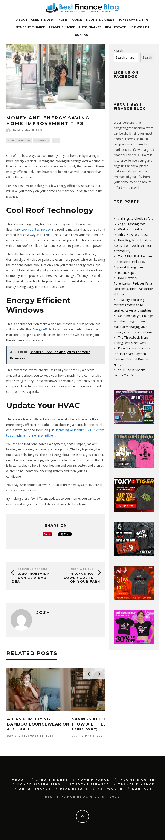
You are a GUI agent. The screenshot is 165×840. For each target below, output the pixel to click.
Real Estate (115, 27)
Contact (82, 35)
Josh (16, 130)
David (12, 736)
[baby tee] (134, 643)
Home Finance (70, 19)
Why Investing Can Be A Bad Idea (30, 578)
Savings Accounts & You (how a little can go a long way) (102, 724)
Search (118, 51)
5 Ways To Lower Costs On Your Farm (82, 578)
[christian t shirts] (134, 466)
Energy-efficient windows (50, 329)
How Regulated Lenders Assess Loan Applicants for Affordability (132, 245)
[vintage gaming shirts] (134, 599)
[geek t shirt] (134, 422)
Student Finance (30, 27)
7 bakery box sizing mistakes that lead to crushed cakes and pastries (132, 305)
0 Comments (41, 140)
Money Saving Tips (133, 19)
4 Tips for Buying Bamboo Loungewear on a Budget (38, 724)
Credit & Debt (43, 19)
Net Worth (139, 27)
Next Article (82, 569)
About (22, 19)
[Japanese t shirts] (134, 511)
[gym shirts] (134, 555)
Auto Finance (90, 27)
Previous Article (33, 569)
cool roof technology (36, 229)
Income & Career (99, 19)
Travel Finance (62, 27)
